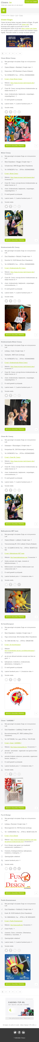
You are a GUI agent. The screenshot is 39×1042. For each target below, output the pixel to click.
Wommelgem (16, 445)
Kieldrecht (19, 909)
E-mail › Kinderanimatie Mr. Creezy (15, 268)
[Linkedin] (23, 1032)
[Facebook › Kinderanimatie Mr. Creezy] (10, 301)
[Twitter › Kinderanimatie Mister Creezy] (6, 395)
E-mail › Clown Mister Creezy (13, 79)
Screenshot (9, 85)
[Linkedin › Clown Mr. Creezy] (15, 490)
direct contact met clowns (29, 28)
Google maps (28, 67)
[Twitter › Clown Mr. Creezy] (6, 490)
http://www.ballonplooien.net (18, 557)
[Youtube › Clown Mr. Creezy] (19, 490)
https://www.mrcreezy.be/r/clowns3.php (22, 366)
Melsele (18, 256)
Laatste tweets (10, 103)
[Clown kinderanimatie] (19, 47)
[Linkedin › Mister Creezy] (15, 206)
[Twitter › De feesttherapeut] (6, 679)
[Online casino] (19, 999)
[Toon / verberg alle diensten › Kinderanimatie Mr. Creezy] (21, 284)
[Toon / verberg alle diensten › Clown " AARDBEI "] (21, 757)
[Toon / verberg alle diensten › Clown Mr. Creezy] (21, 473)
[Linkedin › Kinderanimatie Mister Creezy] (15, 395)
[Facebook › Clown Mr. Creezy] (10, 490)
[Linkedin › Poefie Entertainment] (15, 950)
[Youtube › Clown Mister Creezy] (19, 112)
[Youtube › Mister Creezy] (19, 206)
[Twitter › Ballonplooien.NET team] (6, 584)
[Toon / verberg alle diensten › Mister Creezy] (21, 190)
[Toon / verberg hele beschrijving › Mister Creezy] (21, 184)
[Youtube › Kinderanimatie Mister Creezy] (19, 395)
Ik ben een (31, 1)
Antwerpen (8, 445)
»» (20, 53)
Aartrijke (18, 633)
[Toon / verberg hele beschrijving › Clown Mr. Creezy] (21, 468)
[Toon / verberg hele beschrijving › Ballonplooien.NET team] (21, 562)
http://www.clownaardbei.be (18, 747)
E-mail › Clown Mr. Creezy (12, 457)
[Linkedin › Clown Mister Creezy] (15, 112)
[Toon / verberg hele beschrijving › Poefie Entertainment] (21, 929)
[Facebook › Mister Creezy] (10, 206)
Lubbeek (18, 540)
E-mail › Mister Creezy (11, 173)
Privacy (23, 1037)
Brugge (19, 162)
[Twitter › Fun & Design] (6, 868)
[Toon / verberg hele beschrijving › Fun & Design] (21, 846)
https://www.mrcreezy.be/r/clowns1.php (22, 461)
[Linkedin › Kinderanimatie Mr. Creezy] (15, 301)
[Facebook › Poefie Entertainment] (10, 950)
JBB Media (17, 1037)
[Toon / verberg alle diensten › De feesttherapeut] (21, 663)
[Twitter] (15, 1032)
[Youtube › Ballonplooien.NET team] (19, 584)
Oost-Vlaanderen (10, 256)
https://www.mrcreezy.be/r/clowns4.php (22, 177)
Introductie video (27, 576)
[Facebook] (19, 1032)
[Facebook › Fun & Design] (10, 868)
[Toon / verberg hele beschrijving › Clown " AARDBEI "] (21, 752)
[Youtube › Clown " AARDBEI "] (19, 774)
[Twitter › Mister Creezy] (6, 206)
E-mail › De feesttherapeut (12, 644)
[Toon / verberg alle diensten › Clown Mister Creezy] (21, 95)
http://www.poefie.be (16, 925)
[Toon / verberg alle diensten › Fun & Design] (21, 852)
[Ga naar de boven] (36, 145)
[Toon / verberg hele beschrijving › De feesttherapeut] (21, 657)
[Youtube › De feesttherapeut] (19, 679)
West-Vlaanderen (10, 162)
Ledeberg (19, 729)
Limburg (7, 351)
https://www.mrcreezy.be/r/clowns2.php (22, 272)
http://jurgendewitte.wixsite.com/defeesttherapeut (19, 650)
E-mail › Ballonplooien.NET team (14, 553)
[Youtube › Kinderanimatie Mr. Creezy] (19, 301)
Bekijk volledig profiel (15, 145)
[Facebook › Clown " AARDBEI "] (10, 774)
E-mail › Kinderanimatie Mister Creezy (16, 362)
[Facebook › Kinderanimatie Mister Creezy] (10, 395)
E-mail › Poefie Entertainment (13, 921)
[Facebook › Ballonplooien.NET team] (10, 584)
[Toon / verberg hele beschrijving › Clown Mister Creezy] (21, 89)
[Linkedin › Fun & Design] (15, 868)
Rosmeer (13, 824)
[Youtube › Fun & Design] (19, 868)
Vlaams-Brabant (9, 67)
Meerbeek (19, 67)
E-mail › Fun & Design (11, 835)
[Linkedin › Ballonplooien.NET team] (15, 584)
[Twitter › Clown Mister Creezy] (6, 112)
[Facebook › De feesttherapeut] (10, 679)
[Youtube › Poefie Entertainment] (19, 950)
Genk (12, 351)
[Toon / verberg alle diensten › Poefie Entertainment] (21, 934)
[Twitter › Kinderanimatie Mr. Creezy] (6, 301)
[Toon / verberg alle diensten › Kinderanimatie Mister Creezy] (21, 379)
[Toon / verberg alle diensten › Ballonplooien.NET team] (21, 568)
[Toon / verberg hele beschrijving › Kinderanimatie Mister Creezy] (21, 373)
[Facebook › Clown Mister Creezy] (10, 112)
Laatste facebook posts (24, 103)
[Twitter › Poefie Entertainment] (6, 950)
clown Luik (25, 24)
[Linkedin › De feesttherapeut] (15, 679)
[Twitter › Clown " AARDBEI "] (6, 774)
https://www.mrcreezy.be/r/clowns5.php (22, 83)
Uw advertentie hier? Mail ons (19, 1018)
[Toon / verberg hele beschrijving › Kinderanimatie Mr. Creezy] (21, 279)
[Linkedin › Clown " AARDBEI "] (15, 774)
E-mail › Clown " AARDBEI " (13, 743)
